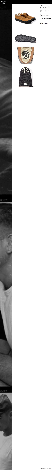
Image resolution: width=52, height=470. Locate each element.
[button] (25, 16)
